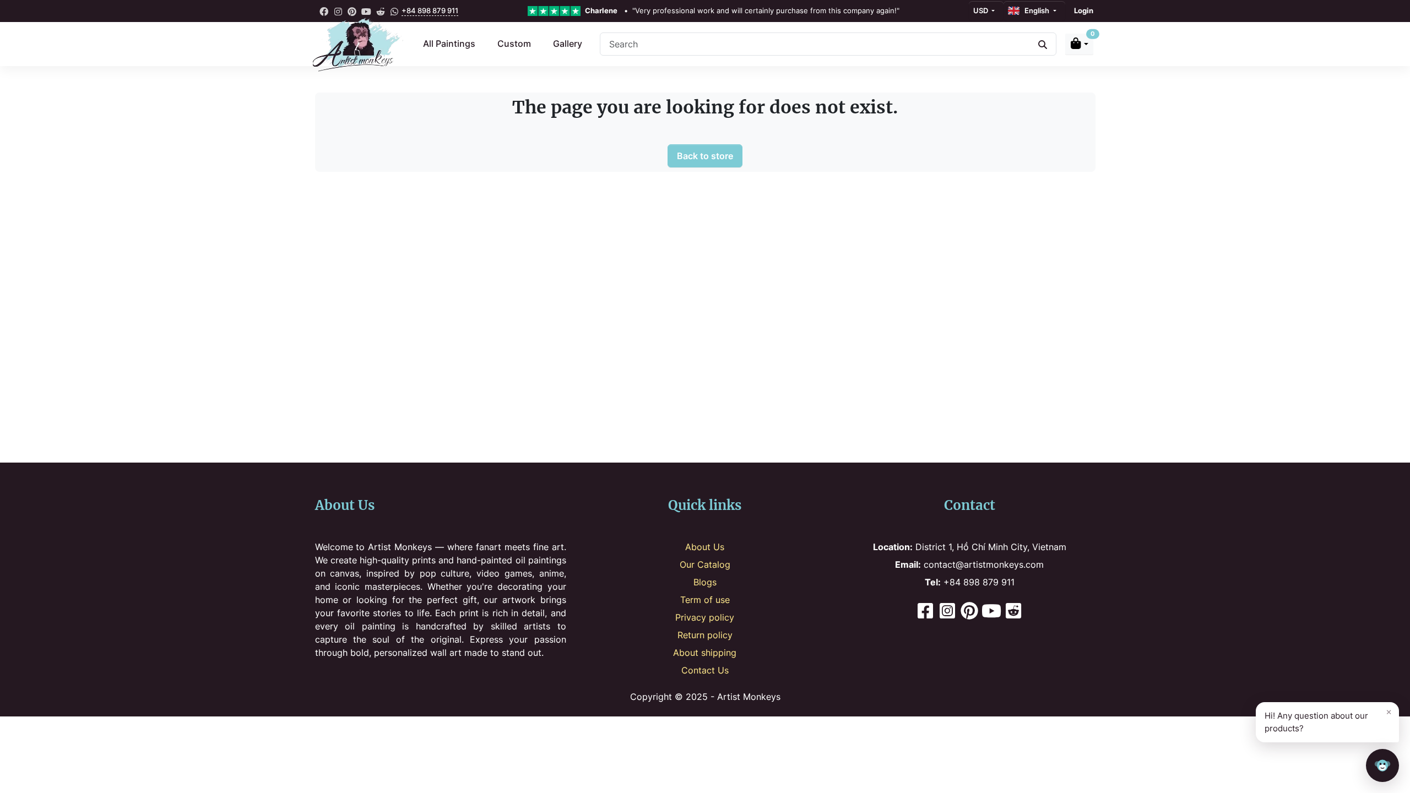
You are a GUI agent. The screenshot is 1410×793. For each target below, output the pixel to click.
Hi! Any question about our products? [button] (1328, 720)
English (1035, 10)
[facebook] (324, 11)
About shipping (704, 652)
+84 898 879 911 (430, 10)
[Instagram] (947, 612)
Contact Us (705, 670)
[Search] (1042, 44)
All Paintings (449, 43)
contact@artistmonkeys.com (969, 564)
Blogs (705, 582)
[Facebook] (925, 612)
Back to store (705, 155)
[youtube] (366, 11)
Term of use (705, 599)
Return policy (705, 634)
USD (981, 10)
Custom (514, 43)
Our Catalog (705, 564)
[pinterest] (352, 11)
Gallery (567, 43)
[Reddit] (1013, 612)
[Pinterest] (969, 612)
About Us (704, 546)
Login (1083, 10)
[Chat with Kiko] (1382, 765)
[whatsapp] (394, 11)
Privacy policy (704, 617)
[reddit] (380, 11)
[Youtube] (991, 612)
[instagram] (338, 11)
